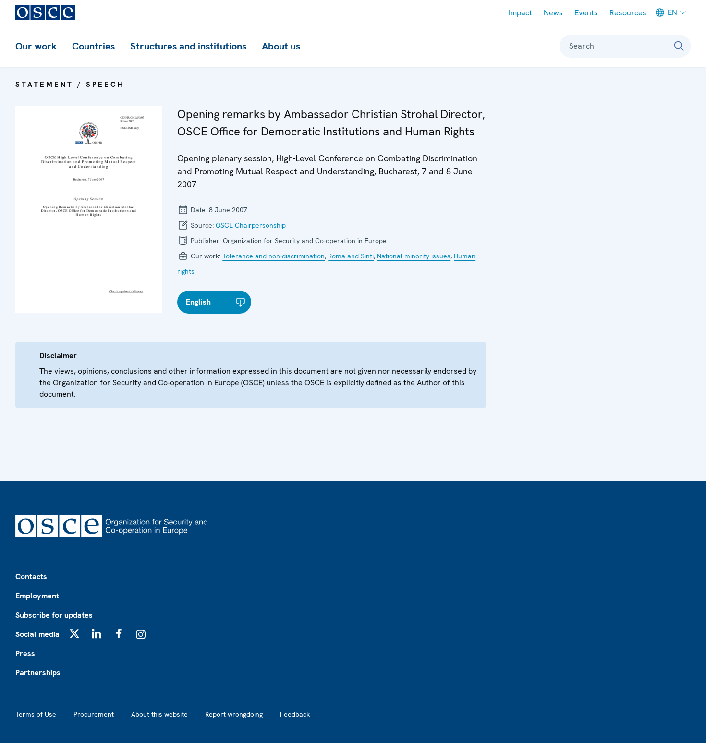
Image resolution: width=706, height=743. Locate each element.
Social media (37, 634)
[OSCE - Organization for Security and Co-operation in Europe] (45, 12)
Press (25, 653)
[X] (74, 633)
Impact (520, 13)
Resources (627, 13)
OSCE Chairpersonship (251, 225)
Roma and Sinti (351, 256)
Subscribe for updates (54, 615)
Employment (37, 596)
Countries (93, 46)
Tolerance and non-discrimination (273, 256)
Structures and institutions (188, 46)
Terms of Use (35, 714)
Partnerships (38, 673)
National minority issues (413, 256)
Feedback (295, 714)
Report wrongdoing (234, 714)
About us (281, 46)
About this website (159, 714)
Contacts (31, 577)
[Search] (679, 46)
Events (586, 13)
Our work (36, 46)
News (553, 13)
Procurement (93, 714)
